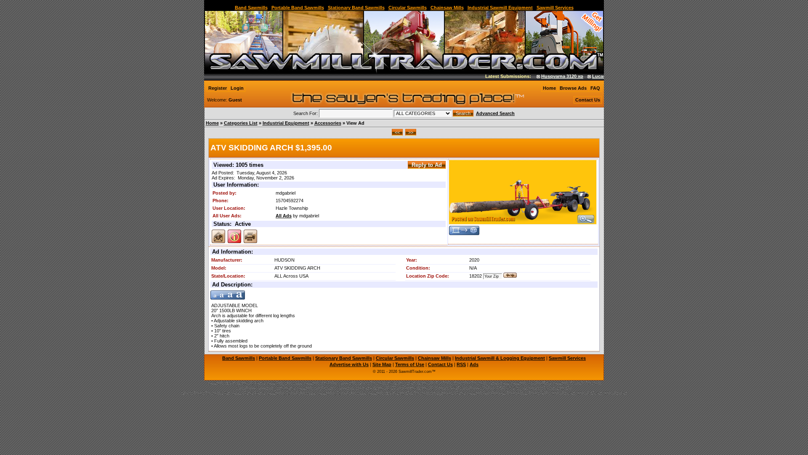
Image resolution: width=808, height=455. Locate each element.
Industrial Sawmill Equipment (500, 7)
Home (549, 88)
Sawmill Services (555, 7)
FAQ (595, 88)
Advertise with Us (349, 364)
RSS (461, 364)
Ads (474, 364)
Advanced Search (495, 113)
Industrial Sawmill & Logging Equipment (500, 358)
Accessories (327, 123)
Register (217, 88)
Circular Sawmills (407, 7)
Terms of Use (409, 364)
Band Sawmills (251, 7)
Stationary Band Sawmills (356, 7)
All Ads (284, 215)
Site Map (381, 364)
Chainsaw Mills (447, 7)
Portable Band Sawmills (297, 7)
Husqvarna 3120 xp (555, 76)
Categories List (241, 123)
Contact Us (587, 99)
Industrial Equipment (286, 123)
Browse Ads (573, 88)
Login (237, 88)
